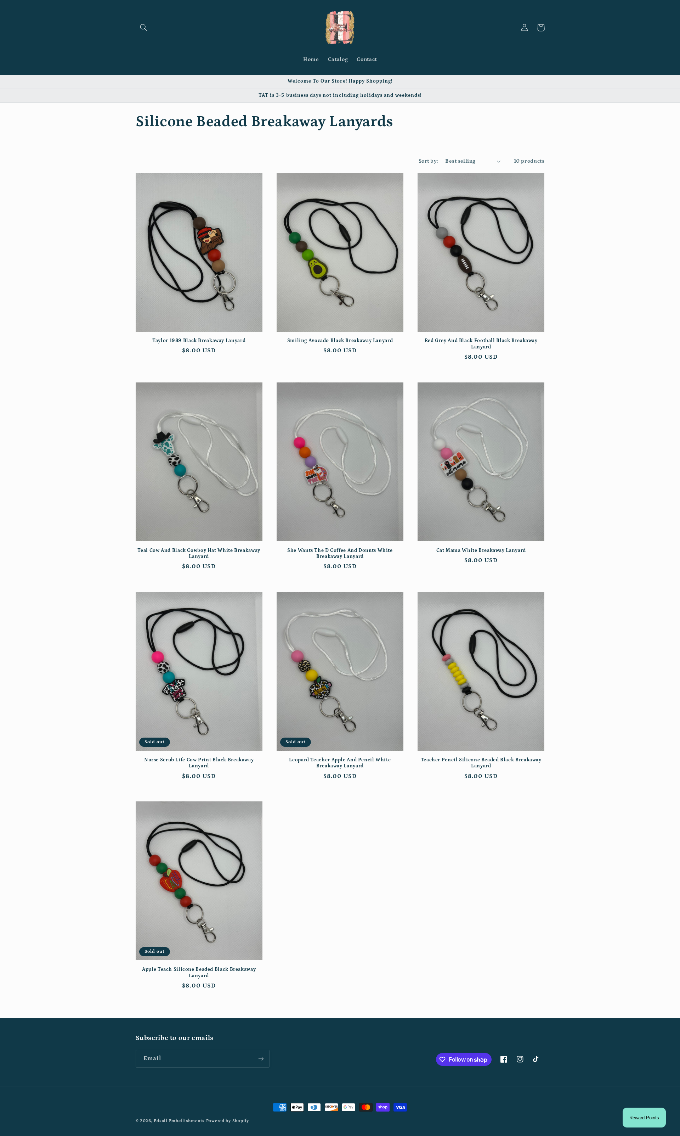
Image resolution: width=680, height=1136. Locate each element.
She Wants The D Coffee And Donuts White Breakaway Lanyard (340, 554)
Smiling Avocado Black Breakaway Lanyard (340, 340)
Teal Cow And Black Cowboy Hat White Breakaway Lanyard (198, 554)
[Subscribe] (261, 1058)
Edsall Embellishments (179, 1121)
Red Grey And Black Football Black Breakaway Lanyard (481, 344)
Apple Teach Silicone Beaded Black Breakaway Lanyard (199, 973)
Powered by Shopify (227, 1121)
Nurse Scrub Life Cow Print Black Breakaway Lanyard (199, 763)
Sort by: (428, 161)
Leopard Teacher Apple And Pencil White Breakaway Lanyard (340, 763)
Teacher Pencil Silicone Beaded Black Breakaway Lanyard (481, 763)
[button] (144, 27)
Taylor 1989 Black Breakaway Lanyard (198, 340)
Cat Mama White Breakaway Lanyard (481, 550)
